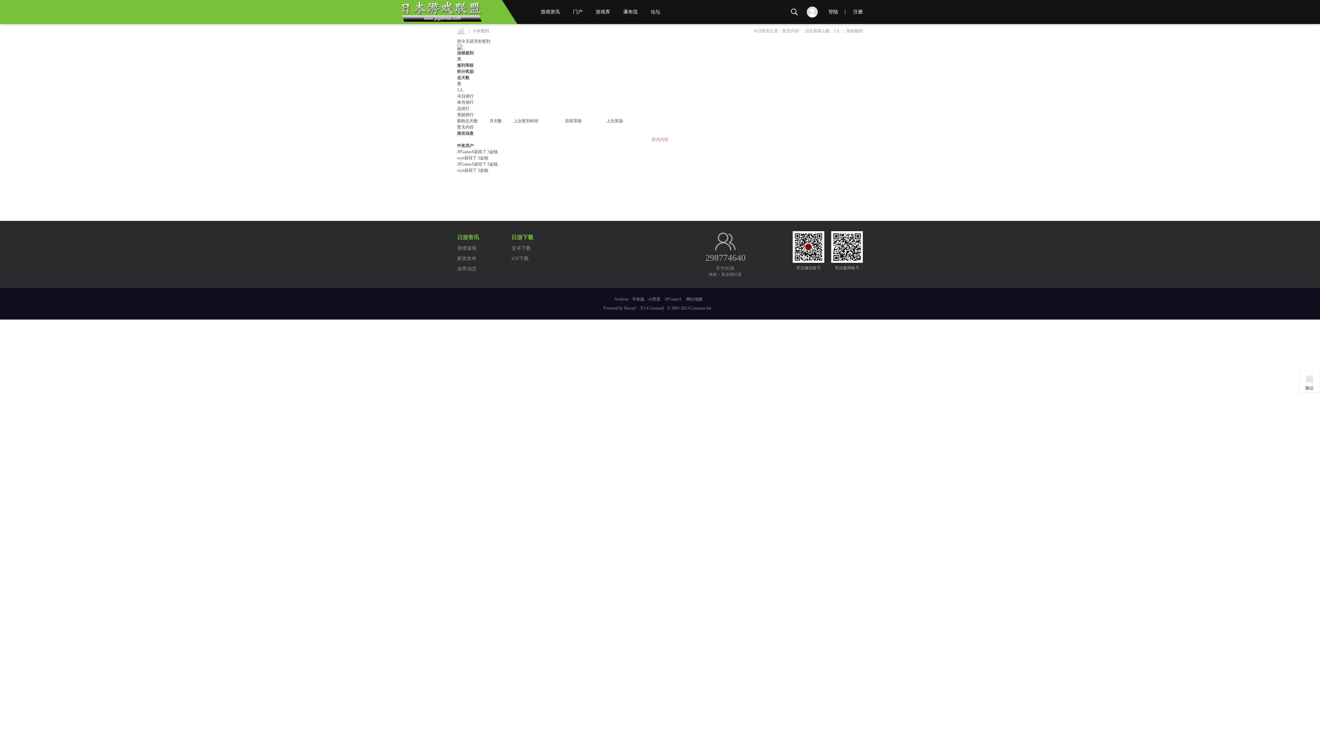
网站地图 (694, 299)
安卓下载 (521, 248)
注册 (858, 11)
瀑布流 (630, 11)
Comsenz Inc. (701, 308)
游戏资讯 (550, 11)
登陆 (833, 11)
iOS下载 (520, 258)
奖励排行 (465, 114)
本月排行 (465, 102)
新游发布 (466, 258)
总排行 (463, 108)
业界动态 (466, 268)
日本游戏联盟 (461, 31)
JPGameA (673, 299)
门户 (578, 11)
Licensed (656, 308)
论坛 (655, 11)
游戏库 (603, 11)
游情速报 (466, 248)
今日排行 (465, 96)
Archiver (621, 299)
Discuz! (630, 308)
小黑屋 (654, 299)
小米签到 (481, 31)
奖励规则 (854, 31)
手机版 (638, 299)
